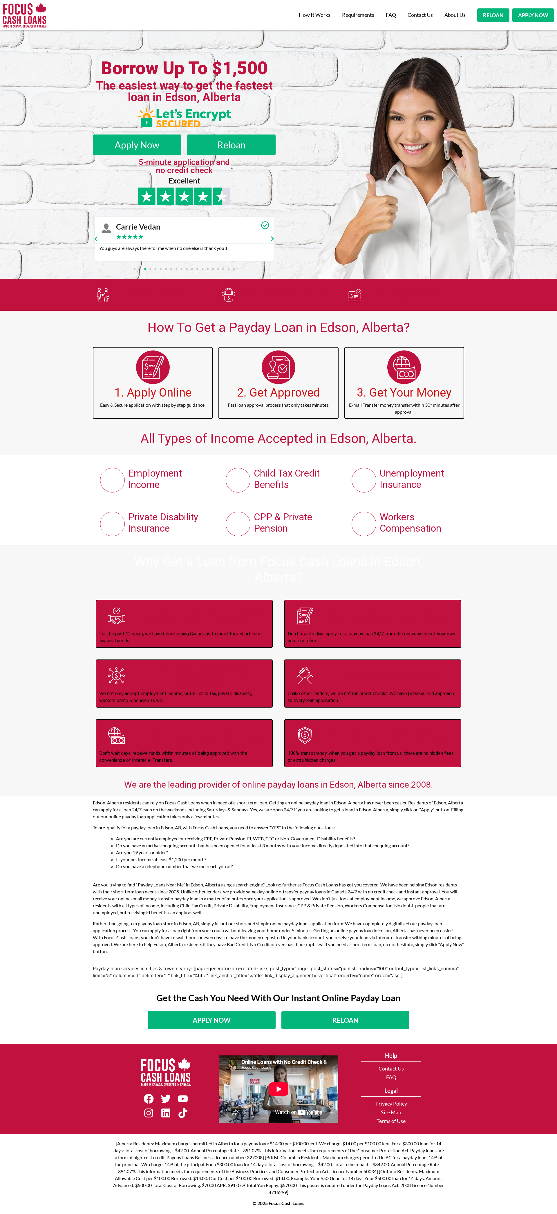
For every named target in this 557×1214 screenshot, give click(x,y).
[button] (96, 239)
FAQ (391, 15)
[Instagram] (149, 1113)
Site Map (391, 1112)
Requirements (358, 15)
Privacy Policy (391, 1104)
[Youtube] (183, 1099)
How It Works (314, 15)
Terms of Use (391, 1121)
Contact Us (420, 15)
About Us (455, 15)
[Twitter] (166, 1099)
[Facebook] (149, 1099)
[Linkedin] (166, 1113)
